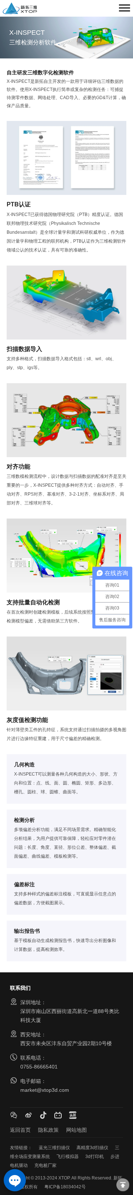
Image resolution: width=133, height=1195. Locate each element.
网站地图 (76, 1130)
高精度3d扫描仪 (92, 1147)
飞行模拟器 (68, 1156)
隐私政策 (48, 1130)
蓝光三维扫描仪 (54, 1147)
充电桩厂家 (45, 1165)
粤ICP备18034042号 (65, 1186)
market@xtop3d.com (44, 1090)
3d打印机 (94, 1156)
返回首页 (20, 1130)
